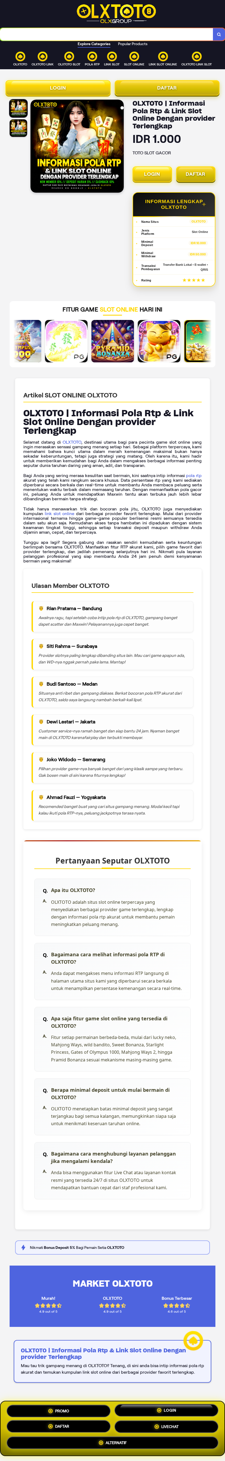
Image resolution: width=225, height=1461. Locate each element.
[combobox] (106, 34)
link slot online (59, 513)
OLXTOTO (72, 442)
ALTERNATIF (116, 1445)
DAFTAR (167, 88)
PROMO (62, 1410)
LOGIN (58, 88)
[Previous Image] (34, 147)
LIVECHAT (170, 1428)
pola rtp (194, 475)
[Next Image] (119, 147)
